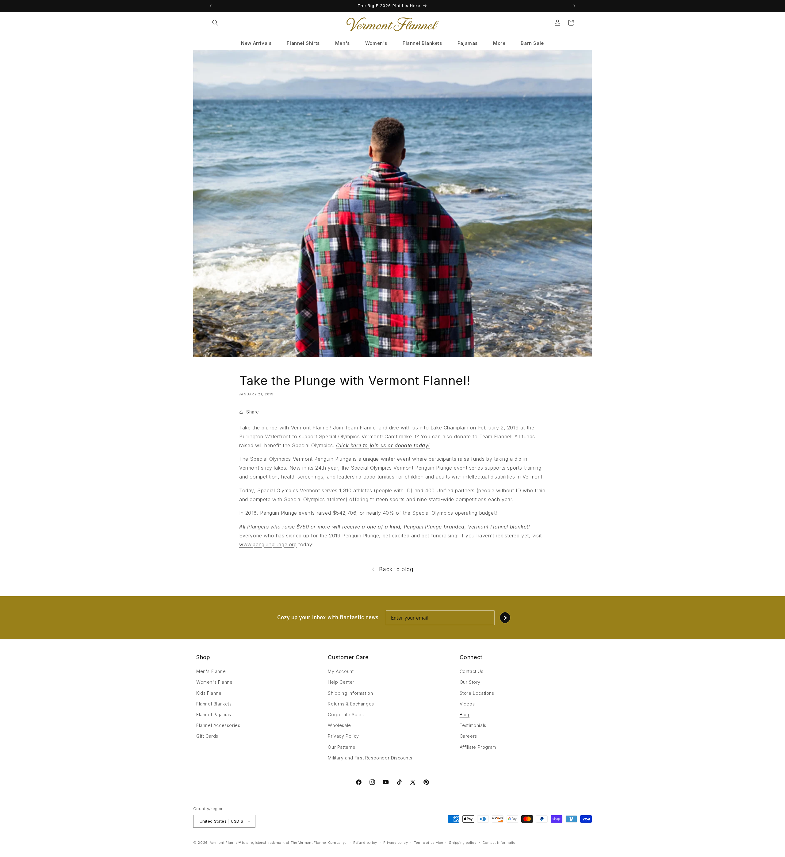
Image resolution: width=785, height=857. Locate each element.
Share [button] (252, 411)
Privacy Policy (343, 736)
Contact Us (472, 671)
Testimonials (473, 725)
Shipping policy (463, 842)
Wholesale (339, 725)
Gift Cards (207, 736)
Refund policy (365, 842)
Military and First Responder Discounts (370, 757)
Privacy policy (395, 842)
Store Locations (477, 693)
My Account (341, 671)
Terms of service (428, 842)
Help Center (341, 682)
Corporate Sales (346, 714)
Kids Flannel (209, 693)
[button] (215, 22)
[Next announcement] (574, 6)
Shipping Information (350, 693)
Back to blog (396, 569)
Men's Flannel (211, 671)
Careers (468, 736)
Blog (464, 714)
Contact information (500, 842)
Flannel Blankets (214, 703)
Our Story (470, 682)
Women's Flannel (215, 682)
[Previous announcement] (210, 6)
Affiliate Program (478, 747)
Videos (467, 703)
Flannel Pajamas (213, 714)
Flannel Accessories (218, 725)
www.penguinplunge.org (268, 544)
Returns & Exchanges (351, 703)
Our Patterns (341, 747)
